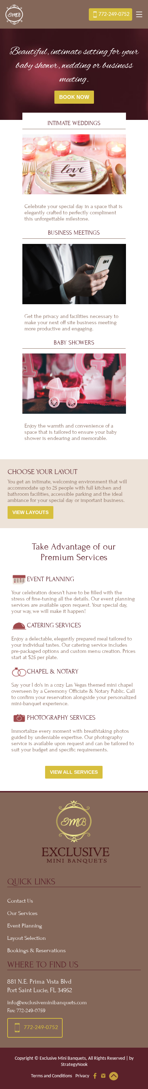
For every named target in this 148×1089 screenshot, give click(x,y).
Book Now (74, 97)
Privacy (82, 1076)
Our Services (22, 913)
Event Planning (24, 925)
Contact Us (20, 900)
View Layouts (30, 512)
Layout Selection (26, 938)
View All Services (74, 772)
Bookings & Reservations (36, 950)
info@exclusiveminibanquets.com (47, 1002)
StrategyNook (74, 1064)
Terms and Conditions (51, 1076)
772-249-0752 (113, 14)
